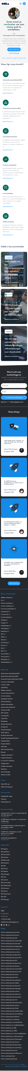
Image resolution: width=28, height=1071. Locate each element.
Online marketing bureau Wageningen (11, 946)
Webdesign (4, 659)
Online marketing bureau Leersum (10, 949)
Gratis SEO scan (5, 784)
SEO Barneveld (5, 860)
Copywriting (4, 611)
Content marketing (6, 606)
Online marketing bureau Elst (9, 960)
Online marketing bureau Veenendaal (11, 941)
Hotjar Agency (5, 732)
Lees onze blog (13, 53)
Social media (4, 654)
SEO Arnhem (4, 857)
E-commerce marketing (7, 760)
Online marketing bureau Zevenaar (10, 943)
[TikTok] (9, 925)
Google (3, 623)
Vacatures (3, 799)
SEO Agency (4, 849)
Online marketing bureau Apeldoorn (11, 980)
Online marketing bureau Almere (10, 1005)
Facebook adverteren (7, 735)
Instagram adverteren (7, 755)
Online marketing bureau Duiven (10, 935)
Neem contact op (14, 49)
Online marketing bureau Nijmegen (11, 988)
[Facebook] (6, 925)
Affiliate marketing (6, 597)
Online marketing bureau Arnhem (10, 932)
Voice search (4, 656)
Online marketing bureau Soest (9, 974)
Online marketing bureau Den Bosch (11, 997)
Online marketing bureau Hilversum (11, 994)
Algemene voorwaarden (12, 1066)
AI (1, 600)
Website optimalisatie (7, 704)
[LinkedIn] (1, 925)
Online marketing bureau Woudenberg (12, 1014)
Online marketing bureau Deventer (10, 986)
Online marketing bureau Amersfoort (11, 957)
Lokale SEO (4, 718)
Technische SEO (5, 710)
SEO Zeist (3, 897)
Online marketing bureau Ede (9, 938)
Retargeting (4, 721)
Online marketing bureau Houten (10, 1042)
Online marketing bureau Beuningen (11, 1045)
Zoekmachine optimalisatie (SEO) (10, 673)
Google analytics (5, 744)
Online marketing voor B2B (8, 1028)
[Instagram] (4, 925)
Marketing (4, 631)
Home (4, 58)
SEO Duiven (4, 891)
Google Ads (4, 727)
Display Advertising (6, 724)
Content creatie (5, 685)
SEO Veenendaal (5, 882)
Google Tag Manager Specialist (9, 738)
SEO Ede (3, 866)
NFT (2, 634)
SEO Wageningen (6, 885)
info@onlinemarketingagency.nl (10, 922)
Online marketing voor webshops (10, 1019)
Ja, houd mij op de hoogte (14, 397)
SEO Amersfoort (5, 854)
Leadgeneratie (5, 763)
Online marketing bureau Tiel (9, 1000)
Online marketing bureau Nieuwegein (11, 1039)
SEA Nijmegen (5, 899)
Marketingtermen (6, 802)
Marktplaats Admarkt (7, 699)
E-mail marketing (5, 617)
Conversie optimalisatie (7, 609)
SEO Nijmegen (5, 874)
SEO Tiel (3, 877)
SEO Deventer (5, 863)
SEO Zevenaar (5, 888)
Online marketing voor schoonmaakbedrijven (13, 1033)
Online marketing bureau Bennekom (11, 963)
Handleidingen (5, 625)
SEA (2, 648)
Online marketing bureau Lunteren (10, 952)
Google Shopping (6, 730)
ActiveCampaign (5, 772)
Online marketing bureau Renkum (10, 966)
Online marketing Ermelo (8, 1056)
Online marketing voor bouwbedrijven (11, 1022)
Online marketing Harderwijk (9, 1059)
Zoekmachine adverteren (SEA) (9, 676)
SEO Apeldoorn (5, 852)
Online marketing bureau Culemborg (11, 1047)
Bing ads (3, 752)
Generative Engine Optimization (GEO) (12, 679)
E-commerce (4, 614)
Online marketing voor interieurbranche (12, 1036)
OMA (2, 637)
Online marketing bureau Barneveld (11, 955)
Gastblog (3, 620)
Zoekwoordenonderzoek (8, 707)
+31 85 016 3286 (5, 919)
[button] (20, 3)
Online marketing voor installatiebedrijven (12, 1025)
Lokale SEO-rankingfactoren (9, 838)
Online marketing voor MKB (9, 1031)
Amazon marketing (6, 603)
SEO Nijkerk (4, 871)
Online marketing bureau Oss (9, 1050)
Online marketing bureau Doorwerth (11, 972)
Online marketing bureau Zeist (9, 977)
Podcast (3, 640)
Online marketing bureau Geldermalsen (12, 1011)
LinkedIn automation (6, 766)
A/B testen (4, 746)
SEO (2, 651)
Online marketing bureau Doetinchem (11, 1002)
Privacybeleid (23, 1066)
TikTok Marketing (6, 701)
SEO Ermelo (4, 868)
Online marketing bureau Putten (10, 1008)
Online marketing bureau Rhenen (10, 1016)
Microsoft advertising (7, 749)
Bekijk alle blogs (14, 583)
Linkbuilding (4, 628)
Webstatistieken (5, 662)
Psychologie (4, 642)
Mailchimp (4, 769)
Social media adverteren (7, 693)
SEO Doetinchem (6, 894)
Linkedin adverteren (6, 758)
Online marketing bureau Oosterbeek (11, 969)
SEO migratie (4, 713)
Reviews (3, 645)
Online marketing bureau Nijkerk (10, 983)
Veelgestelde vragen (6, 796)
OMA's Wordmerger (7, 787)
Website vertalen (5, 775)
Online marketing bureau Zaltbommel (11, 1053)
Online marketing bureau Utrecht (10, 991)
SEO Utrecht (4, 880)
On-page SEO (5, 715)
